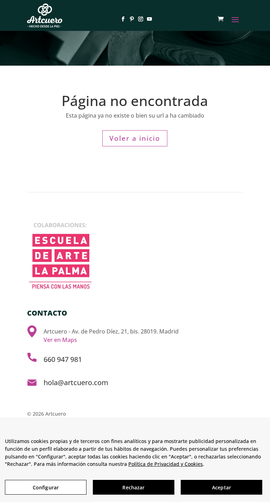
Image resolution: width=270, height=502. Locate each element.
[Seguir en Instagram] (139, 19)
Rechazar (133, 487)
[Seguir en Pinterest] (130, 19)
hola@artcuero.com (76, 382)
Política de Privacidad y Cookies (165, 464)
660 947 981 (63, 359)
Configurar (46, 487)
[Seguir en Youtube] (148, 19)
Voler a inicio (134, 138)
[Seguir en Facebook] (121, 19)
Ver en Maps (60, 340)
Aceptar (221, 487)
